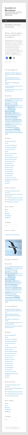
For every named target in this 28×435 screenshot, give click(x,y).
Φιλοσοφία (7, 183)
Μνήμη (6, 107)
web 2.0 (6, 143)
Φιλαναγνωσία (9, 118)
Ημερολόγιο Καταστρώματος (11, 157)
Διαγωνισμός (15, 102)
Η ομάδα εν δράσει (9, 155)
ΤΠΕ (19, 116)
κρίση (15, 125)
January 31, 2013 (8, 61)
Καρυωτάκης (20, 105)
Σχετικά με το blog (9, 171)
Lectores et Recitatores (10, 8)
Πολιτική (8, 116)
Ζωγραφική (13, 103)
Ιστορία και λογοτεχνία (10, 161)
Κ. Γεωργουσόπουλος (11, 104)
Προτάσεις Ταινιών (9, 167)
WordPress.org (7, 217)
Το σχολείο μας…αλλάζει (10, 177)
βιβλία (16, 118)
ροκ (10, 131)
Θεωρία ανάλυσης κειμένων (11, 159)
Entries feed (7, 213)
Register (6, 209)
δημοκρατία (8, 119)
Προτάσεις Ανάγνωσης (9, 165)
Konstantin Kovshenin (14, 428)
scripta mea (12, 98)
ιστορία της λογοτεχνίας (16, 124)
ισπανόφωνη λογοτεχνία (15, 122)
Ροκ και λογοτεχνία (9, 169)
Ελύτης (7, 103)
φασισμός (16, 132)
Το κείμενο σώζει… (9, 175)
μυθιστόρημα (15, 127)
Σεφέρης (14, 116)
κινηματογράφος (9, 125)
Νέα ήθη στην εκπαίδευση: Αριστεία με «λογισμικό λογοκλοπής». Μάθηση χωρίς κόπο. (13, 74)
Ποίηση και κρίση (18, 114)
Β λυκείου (8, 100)
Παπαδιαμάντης (9, 114)
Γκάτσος (13, 100)
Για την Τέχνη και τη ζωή (10, 149)
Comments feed (8, 215)
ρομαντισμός (14, 130)
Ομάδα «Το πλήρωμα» (14, 201)
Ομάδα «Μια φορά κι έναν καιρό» (16, 197)
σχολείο (18, 131)
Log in (6, 211)
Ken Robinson (7, 98)
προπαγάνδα (7, 130)
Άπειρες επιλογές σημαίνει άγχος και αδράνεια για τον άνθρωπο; (13, 35)
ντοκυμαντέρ (9, 129)
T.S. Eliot (17, 98)
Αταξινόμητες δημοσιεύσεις (11, 147)
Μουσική (11, 107)
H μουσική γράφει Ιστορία (10, 141)
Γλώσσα (17, 100)
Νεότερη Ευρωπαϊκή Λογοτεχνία (10, 110)
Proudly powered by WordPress (11, 427)
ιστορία (7, 124)
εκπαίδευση (17, 119)
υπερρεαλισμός (9, 132)
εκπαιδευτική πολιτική (11, 121)
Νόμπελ (18, 113)
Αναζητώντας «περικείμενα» (11, 145)
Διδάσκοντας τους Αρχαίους (11, 153)
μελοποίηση (8, 127)
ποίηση (17, 128)
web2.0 (21, 98)
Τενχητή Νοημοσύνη (9, 173)
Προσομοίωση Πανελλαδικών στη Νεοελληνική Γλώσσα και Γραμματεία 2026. (13, 79)
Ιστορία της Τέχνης (9, 163)
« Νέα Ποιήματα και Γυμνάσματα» (12, 234)
